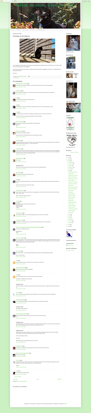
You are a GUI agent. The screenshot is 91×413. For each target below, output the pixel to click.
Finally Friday (70, 185)
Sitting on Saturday (72, 197)
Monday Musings (71, 180)
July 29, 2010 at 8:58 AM (20, 136)
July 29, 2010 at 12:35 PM (21, 223)
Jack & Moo (18, 251)
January (70, 222)
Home (13, 29)
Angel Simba (18, 90)
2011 (68, 159)
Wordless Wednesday (72, 177)
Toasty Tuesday (71, 203)
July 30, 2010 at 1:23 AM (20, 326)
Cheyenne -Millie (19, 131)
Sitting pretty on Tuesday (73, 178)
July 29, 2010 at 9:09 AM (20, 154)
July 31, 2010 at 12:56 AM (21, 367)
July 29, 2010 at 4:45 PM (20, 263)
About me (18, 29)
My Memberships (41, 29)
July (69, 170)
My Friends (25, 29)
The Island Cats (19, 213)
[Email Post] (29, 76)
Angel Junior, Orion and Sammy (22, 353)
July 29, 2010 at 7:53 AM (20, 108)
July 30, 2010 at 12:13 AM (21, 302)
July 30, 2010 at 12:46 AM (21, 310)
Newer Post (15, 379)
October (70, 165)
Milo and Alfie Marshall (20, 267)
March (69, 219)
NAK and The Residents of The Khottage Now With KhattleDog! (28, 227)
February (70, 221)
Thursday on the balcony (73, 175)
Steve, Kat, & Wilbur (20, 238)
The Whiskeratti (19, 346)
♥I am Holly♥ (18, 148)
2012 (68, 157)
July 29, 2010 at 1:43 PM (20, 247)
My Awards (32, 29)
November (70, 163)
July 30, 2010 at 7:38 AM (20, 356)
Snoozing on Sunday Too (73, 182)
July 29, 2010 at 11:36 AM (21, 186)
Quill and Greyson (19, 158)
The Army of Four (19, 121)
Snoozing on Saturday (72, 183)
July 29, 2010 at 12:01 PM (21, 216)
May (69, 215)
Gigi (17, 179)
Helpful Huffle (71, 173)
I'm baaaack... (71, 192)
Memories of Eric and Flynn (21, 83)
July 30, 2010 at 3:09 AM (20, 342)
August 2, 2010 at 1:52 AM (21, 374)
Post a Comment (18, 376)
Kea (17, 112)
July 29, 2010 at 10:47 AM (21, 168)
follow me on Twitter (74, 152)
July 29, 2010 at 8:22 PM (20, 295)
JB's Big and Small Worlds (21, 313)
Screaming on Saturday (72, 208)
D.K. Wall (18, 292)
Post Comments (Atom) (22, 381)
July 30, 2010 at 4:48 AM (20, 349)
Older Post (59, 379)
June (69, 214)
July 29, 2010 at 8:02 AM (20, 117)
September (70, 167)
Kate (17, 274)
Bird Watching (71, 190)
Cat (16, 97)
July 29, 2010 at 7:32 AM (20, 94)
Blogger (65, 403)
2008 (68, 226)
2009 (68, 224)
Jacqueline (18, 140)
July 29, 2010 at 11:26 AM (21, 175)
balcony (17, 77)
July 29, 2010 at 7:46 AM (20, 101)
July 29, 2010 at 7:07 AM (20, 86)
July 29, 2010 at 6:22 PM (20, 270)
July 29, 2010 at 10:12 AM (21, 161)
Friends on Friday (71, 210)
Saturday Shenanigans (72, 172)
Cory (17, 370)
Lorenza (17, 201)
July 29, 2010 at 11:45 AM (21, 197)
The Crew (18, 360)
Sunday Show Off (71, 195)
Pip (16, 105)
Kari (17, 260)
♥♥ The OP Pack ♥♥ (20, 190)
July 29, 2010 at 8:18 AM (20, 127)
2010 (68, 160)
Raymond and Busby (20, 299)
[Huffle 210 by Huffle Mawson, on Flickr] (37, 62)
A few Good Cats (19, 220)
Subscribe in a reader (70, 250)
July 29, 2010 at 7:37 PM (20, 288)
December (70, 162)
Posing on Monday (72, 205)
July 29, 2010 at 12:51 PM (21, 234)
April (69, 217)
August (69, 168)
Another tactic (71, 200)
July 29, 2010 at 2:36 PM (20, 256)
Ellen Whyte (18, 172)
